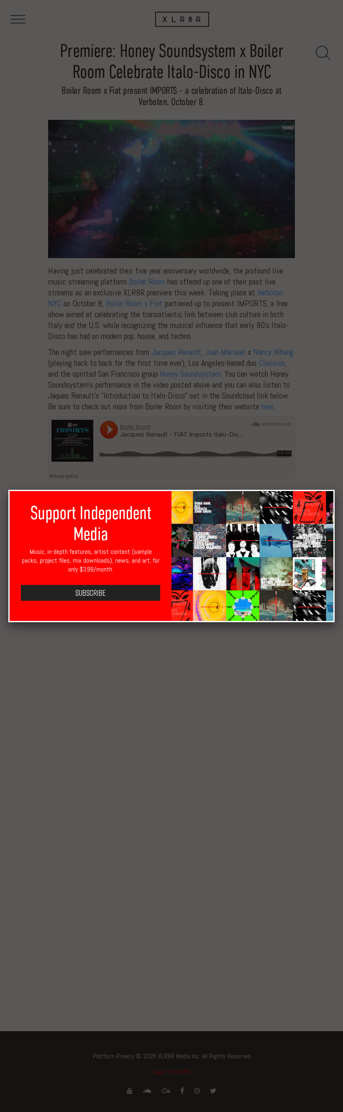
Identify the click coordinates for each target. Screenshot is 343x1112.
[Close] (334, 489)
